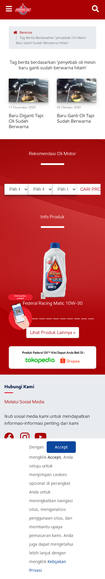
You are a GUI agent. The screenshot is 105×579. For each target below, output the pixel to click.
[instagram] (27, 437)
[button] (49, 318)
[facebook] (11, 437)
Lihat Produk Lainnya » (52, 332)
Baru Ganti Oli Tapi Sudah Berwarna (75, 118)
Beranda (25, 32)
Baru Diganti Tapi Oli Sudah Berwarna (26, 121)
